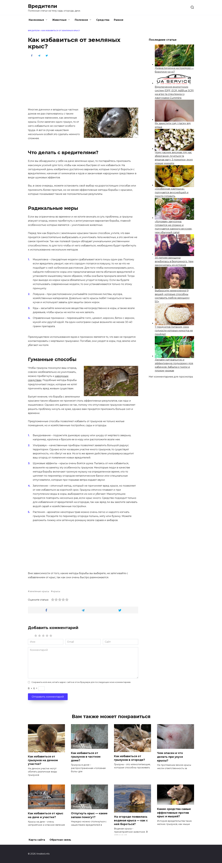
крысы (56, 591)
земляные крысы (39, 591)
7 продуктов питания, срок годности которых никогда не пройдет (174, 330)
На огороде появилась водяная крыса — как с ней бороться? (131, 820)
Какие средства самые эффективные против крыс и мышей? (174, 812)
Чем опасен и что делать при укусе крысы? (170, 756)
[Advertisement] (83, 82)
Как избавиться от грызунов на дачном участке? (43, 760)
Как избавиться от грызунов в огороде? (129, 758)
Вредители (42, 6)
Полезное (81, 19)
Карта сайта (37, 839)
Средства (102, 19)
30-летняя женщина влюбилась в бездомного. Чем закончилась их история (174, 261)
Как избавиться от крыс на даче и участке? (45, 815)
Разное (118, 19)
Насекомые (36, 19)
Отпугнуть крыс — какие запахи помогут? (89, 815)
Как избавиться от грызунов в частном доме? (85, 756)
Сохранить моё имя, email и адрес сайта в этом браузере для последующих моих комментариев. (81, 682)
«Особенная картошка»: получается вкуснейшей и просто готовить (171, 192)
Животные (59, 19)
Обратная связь (60, 839)
